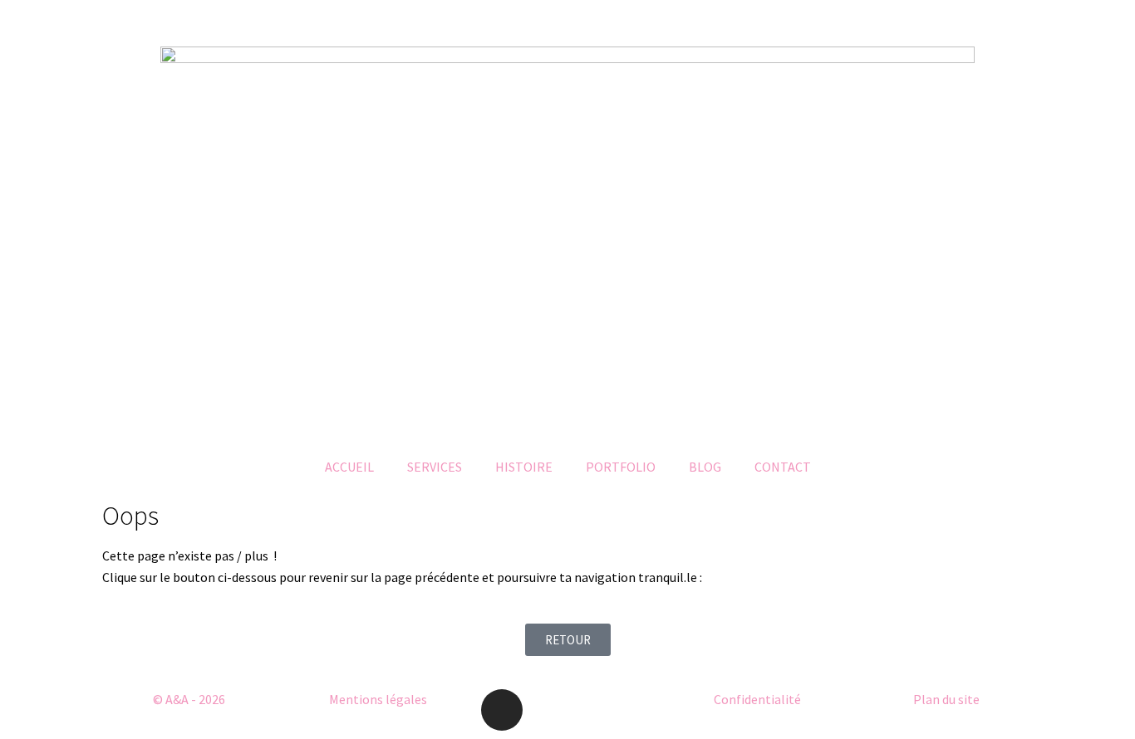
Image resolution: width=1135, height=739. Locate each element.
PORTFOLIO (621, 466)
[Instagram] (502, 710)
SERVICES (434, 466)
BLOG (705, 466)
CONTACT (782, 466)
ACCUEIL (349, 466)
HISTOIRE (524, 466)
